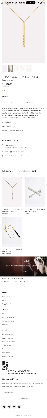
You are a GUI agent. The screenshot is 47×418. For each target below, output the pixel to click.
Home (4, 276)
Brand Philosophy (8, 338)
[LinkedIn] (19, 407)
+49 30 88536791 (10, 145)
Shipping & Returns (8, 304)
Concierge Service (8, 321)
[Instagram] (4, 407)
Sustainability (7, 345)
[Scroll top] (41, 414)
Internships (6, 353)
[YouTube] (14, 407)
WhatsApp (24, 156)
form (11, 152)
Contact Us (6, 297)
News (4, 349)
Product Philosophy (8, 342)
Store (4, 314)
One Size (5, 97)
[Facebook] (9, 407)
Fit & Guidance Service (9, 317)
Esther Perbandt (7, 335)
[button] (2, 3)
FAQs (4, 300)
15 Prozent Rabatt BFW (15, 276)
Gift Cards (5, 325)
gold (5, 91)
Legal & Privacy (7, 356)
